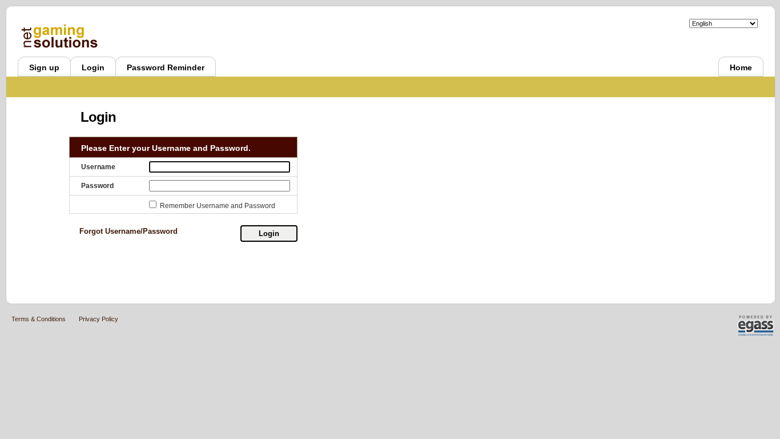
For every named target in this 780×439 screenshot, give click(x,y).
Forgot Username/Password (128, 231)
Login (269, 233)
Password (97, 186)
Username (98, 167)
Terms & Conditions (38, 319)
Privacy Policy (98, 319)
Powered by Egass (737, 326)
